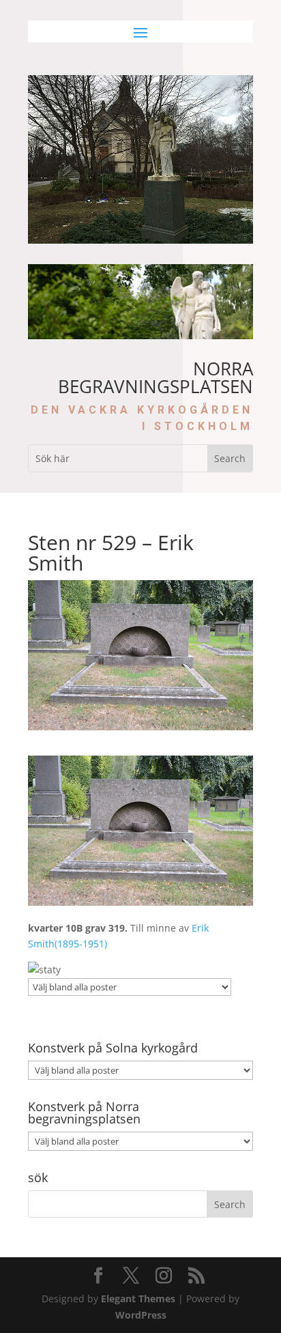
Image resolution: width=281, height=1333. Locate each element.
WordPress (140, 1314)
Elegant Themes (138, 1298)
